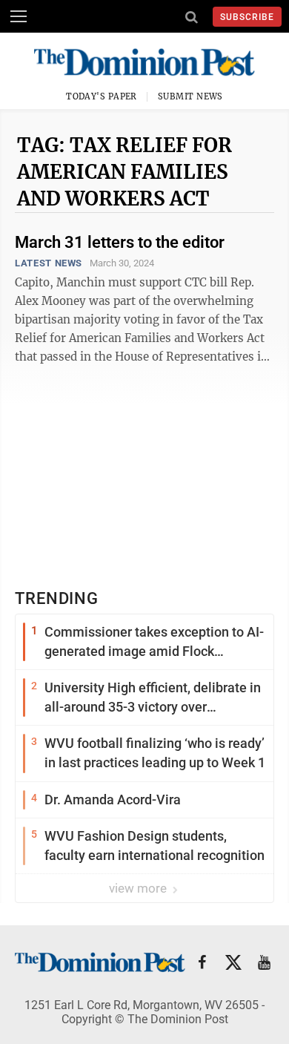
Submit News (190, 96)
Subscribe (247, 17)
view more (139, 888)
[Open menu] (18, 16)
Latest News (48, 263)
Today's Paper (101, 96)
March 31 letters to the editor (120, 242)
